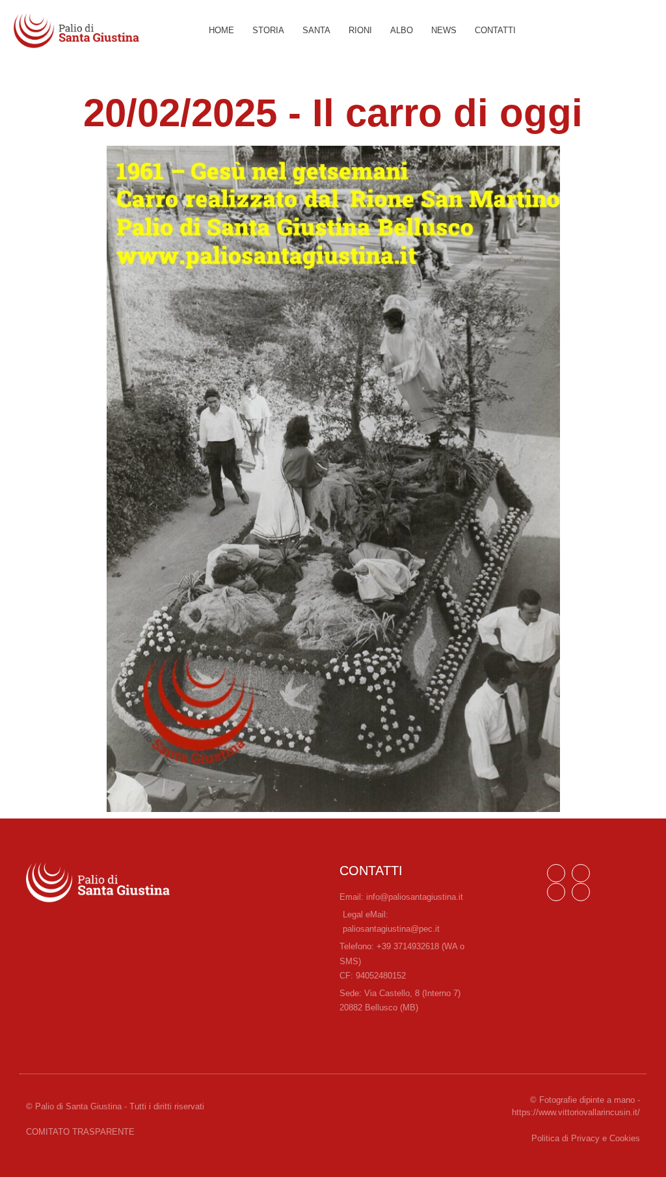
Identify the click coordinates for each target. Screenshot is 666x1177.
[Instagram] (581, 873)
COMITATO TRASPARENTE (80, 1132)
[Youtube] (556, 892)
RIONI (360, 30)
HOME (221, 30)
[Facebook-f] (556, 873)
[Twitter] (581, 892)
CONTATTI (495, 30)
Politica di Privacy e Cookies (585, 1138)
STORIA (268, 30)
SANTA (316, 30)
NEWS (444, 30)
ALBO (401, 30)
